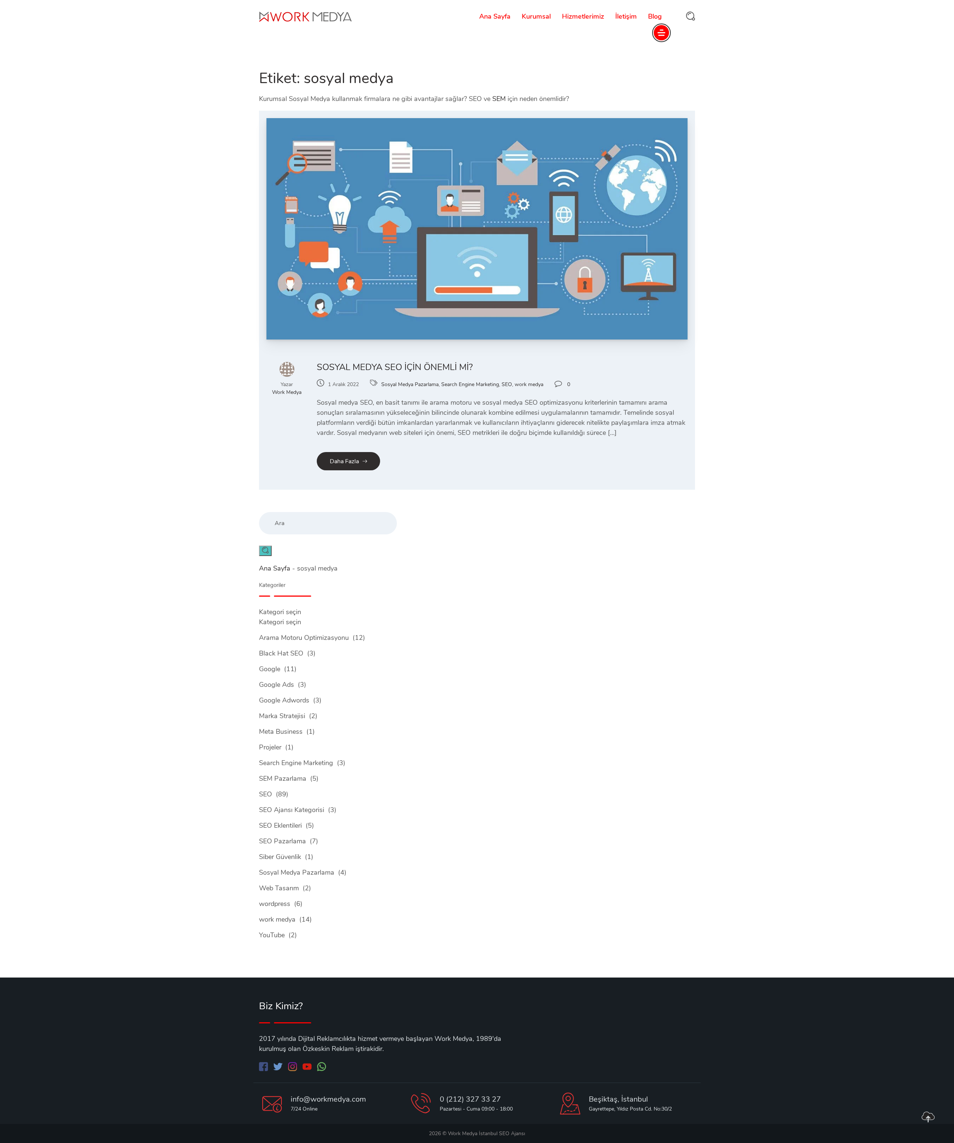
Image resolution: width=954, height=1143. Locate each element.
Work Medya (286, 392)
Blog (655, 16)
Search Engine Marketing (470, 384)
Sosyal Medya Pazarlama (410, 384)
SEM (499, 98)
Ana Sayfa (495, 16)
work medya (529, 384)
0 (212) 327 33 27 (470, 1099)
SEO (507, 384)
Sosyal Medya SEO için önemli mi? (395, 367)
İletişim (626, 16)
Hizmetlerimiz (583, 16)
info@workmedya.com (328, 1099)
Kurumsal (536, 16)
